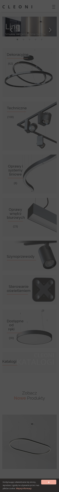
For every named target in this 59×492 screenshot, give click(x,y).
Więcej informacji (23, 488)
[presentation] (11, 30)
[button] (17, 39)
